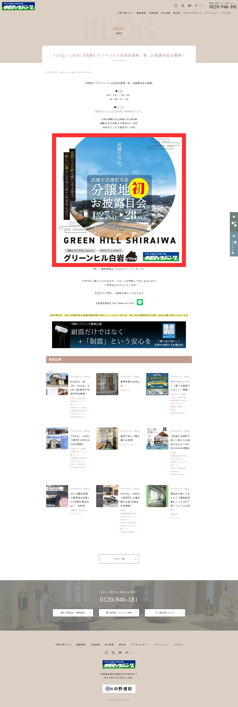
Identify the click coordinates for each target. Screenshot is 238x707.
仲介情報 (109, 645)
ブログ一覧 (119, 559)
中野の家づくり (63, 645)
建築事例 (141, 13)
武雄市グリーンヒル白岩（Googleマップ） (119, 111)
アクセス (178, 645)
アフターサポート (140, 645)
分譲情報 (95, 645)
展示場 (122, 645)
